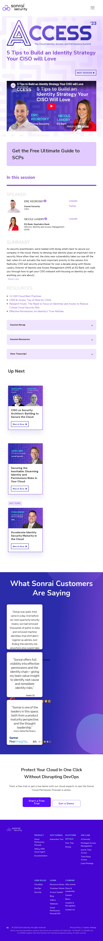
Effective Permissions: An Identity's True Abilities (36, 311)
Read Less (13, 279)
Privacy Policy (75, 927)
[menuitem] (42, 845)
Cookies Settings (89, 928)
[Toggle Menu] (93, 7)
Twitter (72, 206)
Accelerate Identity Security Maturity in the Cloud (24, 536)
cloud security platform (23, 930)
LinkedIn (73, 201)
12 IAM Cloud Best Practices (25, 296)
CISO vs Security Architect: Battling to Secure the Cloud (25, 413)
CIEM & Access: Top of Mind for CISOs (30, 300)
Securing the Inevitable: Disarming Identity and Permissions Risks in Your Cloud (24, 474)
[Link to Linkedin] (8, 927)
